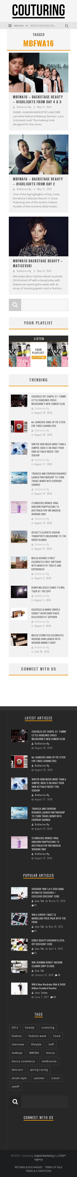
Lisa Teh (39, 901)
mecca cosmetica (23, 1061)
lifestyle (36, 1044)
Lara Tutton (41, 992)
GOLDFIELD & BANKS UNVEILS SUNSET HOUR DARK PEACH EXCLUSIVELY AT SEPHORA (45, 613)
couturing (47, 1027)
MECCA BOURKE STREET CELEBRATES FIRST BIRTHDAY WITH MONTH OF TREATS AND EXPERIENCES (46, 563)
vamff (15, 1086)
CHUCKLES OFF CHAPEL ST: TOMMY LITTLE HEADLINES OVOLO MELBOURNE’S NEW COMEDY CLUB (48, 400)
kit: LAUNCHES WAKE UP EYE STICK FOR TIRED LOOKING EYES (48, 424)
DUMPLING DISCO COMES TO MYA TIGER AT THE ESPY (47, 589)
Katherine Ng (24, 107)
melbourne (49, 1061)
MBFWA (34, 1053)
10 (59, 975)
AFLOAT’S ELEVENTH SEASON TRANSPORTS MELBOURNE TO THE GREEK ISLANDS (48, 536)
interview (18, 1044)
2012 (15, 1027)
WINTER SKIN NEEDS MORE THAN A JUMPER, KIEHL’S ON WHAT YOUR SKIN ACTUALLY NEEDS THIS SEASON (48, 449)
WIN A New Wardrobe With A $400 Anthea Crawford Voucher (49, 986)
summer (39, 1078)
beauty (29, 1027)
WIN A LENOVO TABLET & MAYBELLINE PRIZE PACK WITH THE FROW (49, 918)
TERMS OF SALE (53, 1167)
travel (56, 1078)
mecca (50, 1053)
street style (19, 1078)
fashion (17, 1036)
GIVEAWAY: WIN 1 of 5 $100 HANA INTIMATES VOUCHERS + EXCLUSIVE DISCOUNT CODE (48, 892)
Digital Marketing (44, 1155)
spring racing (39, 1069)
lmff (51, 1044)
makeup (17, 1053)
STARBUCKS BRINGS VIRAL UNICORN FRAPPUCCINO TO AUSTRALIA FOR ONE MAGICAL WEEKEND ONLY (46, 508)
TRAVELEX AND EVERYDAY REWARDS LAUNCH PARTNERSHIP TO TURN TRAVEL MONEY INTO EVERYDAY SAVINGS (48, 479)
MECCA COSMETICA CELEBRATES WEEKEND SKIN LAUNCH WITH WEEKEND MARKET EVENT (47, 638)
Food (56, 1036)
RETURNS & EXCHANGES (28, 1167)
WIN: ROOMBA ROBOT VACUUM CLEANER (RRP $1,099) (47, 964)
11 (35, 905)
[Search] (67, 25)
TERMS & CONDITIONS (38, 1171)
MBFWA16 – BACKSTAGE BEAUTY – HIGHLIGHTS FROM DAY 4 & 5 (38, 99)
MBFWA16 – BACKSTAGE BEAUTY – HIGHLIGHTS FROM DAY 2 (38, 181)
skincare (17, 1069)
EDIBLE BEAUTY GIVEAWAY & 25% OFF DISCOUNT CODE (48, 942)
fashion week (37, 1036)
